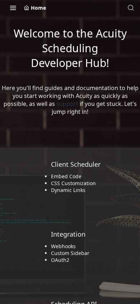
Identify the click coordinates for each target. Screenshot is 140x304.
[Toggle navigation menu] (13, 7)
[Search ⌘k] (130, 7)
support (67, 104)
